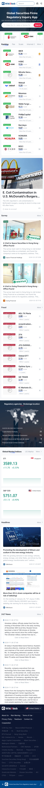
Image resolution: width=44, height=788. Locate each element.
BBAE (31, 769)
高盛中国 (21, 743)
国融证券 (18, 756)
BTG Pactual (6, 734)
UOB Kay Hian (7, 728)
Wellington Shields (8, 743)
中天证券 (22, 769)
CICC (34, 756)
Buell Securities (22, 731)
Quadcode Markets (9, 772)
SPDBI (36, 747)
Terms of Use (27, 715)
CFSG (4, 775)
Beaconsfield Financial (23, 728)
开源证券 (5, 731)
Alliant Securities (30, 740)
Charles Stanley (7, 750)
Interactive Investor (9, 769)
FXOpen (12, 775)
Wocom (29, 737)
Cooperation (6, 723)
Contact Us (28, 719)
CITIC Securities (15, 762)
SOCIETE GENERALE (9, 766)
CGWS (26, 756)
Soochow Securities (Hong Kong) (14, 759)
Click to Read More (22, 637)
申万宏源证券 (6, 756)
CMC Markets (26, 747)
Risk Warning (15, 715)
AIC (37, 772)
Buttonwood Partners (9, 747)
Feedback (18, 719)
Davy (4, 762)
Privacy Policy (7, 719)
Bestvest (20, 750)
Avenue (23, 766)
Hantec (20, 737)
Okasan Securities (26, 772)
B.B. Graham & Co (8, 737)
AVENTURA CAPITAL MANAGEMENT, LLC (17, 753)
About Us (5, 715)
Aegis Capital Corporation (11, 740)
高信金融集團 (34, 759)
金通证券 (27, 762)
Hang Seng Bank (20, 734)
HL (12, 731)
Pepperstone (31, 750)
